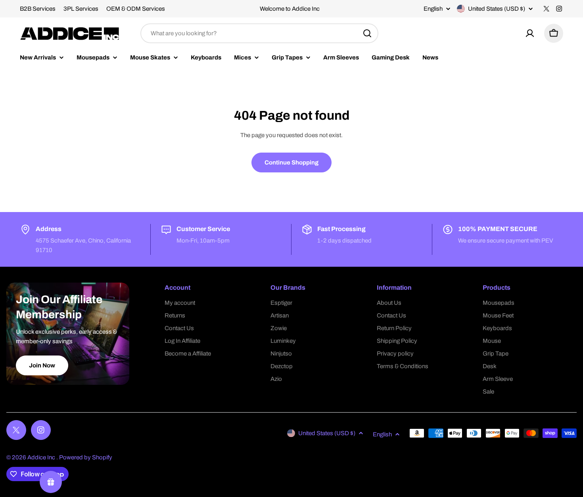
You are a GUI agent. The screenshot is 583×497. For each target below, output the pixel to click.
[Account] (530, 33)
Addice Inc (41, 457)
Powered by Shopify (85, 457)
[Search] (367, 33)
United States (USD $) (496, 9)
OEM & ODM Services (135, 9)
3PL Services (80, 9)
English (433, 9)
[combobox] (259, 33)
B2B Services (38, 9)
